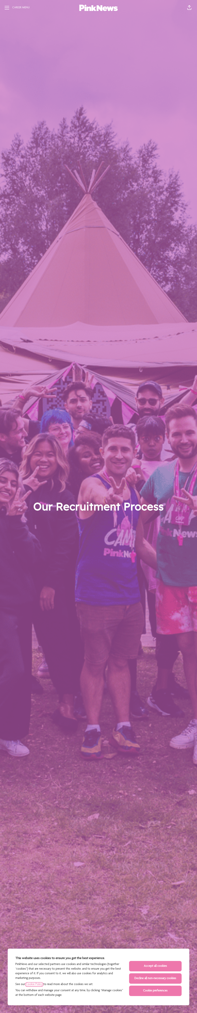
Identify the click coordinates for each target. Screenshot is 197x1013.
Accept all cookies (155, 966)
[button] (189, 7)
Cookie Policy (34, 984)
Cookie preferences (155, 990)
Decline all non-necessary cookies (155, 978)
